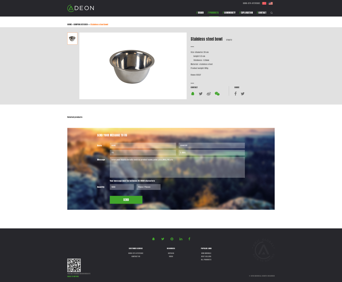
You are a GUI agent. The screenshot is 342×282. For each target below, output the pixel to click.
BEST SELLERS (206, 256)
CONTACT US (135, 256)
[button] (213, 14)
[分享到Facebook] (235, 93)
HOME (69, 24)
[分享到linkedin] (181, 238)
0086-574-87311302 (251, 3)
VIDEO (171, 256)
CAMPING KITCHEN (80, 24)
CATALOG (171, 253)
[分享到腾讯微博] (209, 93)
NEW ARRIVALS (206, 253)
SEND (126, 200)
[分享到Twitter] (201, 93)
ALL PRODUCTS (206, 259)
